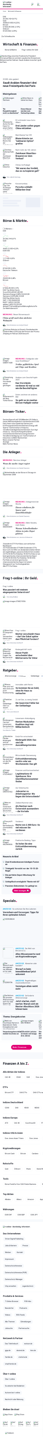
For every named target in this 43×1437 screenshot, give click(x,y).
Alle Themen (10, 1322)
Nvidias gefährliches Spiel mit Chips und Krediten (27, 365)
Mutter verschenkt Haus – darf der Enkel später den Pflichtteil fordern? (28, 636)
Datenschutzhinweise (13, 1266)
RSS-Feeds (20, 1315)
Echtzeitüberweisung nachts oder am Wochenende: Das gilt (26, 761)
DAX (28, 1077)
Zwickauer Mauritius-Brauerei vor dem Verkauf (26, 156)
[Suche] (27, 4)
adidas (5, 304)
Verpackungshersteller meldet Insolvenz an (12, 1033)
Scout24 (6, 292)
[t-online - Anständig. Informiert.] (9, 4)
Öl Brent (17, 1169)
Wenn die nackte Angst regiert (16, 463)
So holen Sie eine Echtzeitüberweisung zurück (26, 846)
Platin (28, 1169)
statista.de (23, 1357)
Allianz (19, 1199)
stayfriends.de (10, 1364)
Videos (7, 1315)
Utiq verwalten (10, 1286)
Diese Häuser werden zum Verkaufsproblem (28, 111)
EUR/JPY (34, 1215)
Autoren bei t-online (12, 1393)
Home (4, 11)
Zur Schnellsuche (8, 36)
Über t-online (10, 1379)
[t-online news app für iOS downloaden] (8, 1416)
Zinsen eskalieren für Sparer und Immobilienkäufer (25, 510)
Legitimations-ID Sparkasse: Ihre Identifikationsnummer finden (27, 777)
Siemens (6, 296)
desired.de (20, 1350)
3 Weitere (8, 229)
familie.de (9, 1357)
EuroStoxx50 (30, 1123)
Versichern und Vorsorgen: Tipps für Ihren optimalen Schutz (21, 913)
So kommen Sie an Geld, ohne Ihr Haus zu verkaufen (27, 690)
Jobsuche (9, 1328)
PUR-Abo (27, 1301)
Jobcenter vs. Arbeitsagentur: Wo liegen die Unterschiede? (28, 794)
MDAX (37, 1108)
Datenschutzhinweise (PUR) (16, 1273)
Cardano (35, 1154)
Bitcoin (23, 1154)
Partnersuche (24, 1328)
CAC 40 (7, 1077)
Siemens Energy (9, 294)
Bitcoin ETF (9, 1092)
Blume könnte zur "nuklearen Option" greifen (25, 141)
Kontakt (20, 1252)
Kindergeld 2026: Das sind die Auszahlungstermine (26, 742)
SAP (4, 300)
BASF (5, 302)
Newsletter (9, 1308)
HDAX (26, 1108)
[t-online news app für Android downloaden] (19, 1416)
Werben (8, 1252)
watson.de (28, 1344)
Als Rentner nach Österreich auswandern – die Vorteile (27, 808)
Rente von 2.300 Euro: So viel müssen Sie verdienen (28, 827)
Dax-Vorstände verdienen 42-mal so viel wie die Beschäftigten (27, 385)
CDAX (18, 1077)
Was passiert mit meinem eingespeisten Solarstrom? (16, 591)
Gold (6, 1169)
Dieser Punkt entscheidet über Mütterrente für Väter (27, 655)
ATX (6, 1123)
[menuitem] (38, 4)
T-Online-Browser (11, 1301)
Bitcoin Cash (10, 1154)
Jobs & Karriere (11, 1246)
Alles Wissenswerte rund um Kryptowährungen (28, 955)
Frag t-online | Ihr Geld (30, 50)
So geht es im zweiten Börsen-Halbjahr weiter (27, 401)
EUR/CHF (8, 1215)
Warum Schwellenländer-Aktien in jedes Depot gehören (27, 531)
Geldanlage (35, 676)
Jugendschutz (27, 1286)
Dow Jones (34, 1138)
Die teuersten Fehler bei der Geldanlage (27, 704)
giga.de (8, 1350)
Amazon (30, 1199)
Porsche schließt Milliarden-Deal (24, 188)
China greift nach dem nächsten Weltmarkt (17, 319)
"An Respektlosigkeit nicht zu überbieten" (11, 111)
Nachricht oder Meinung (14, 1399)
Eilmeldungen (26, 1322)
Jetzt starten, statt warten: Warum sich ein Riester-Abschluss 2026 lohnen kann (27, 1005)
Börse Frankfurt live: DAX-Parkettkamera (20, 1184)
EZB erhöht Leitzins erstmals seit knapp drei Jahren (29, 1034)
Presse (25, 1246)
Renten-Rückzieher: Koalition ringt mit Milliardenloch (25, 724)
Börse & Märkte (11, 50)
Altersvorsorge (10, 676)
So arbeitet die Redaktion (14, 1386)
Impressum (9, 1259)
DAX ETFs (23, 1092)
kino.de (33, 1350)
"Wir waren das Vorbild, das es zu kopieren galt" (27, 169)
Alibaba (8, 1199)
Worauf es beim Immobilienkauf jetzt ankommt (26, 971)
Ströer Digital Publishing (14, 1239)
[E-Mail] (33, 4)
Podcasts (23, 1308)
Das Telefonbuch (11, 1344)
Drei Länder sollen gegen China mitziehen (28, 127)
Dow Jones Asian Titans (14, 1138)
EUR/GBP (21, 1215)
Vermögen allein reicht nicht (27, 987)
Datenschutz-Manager (14, 1279)
